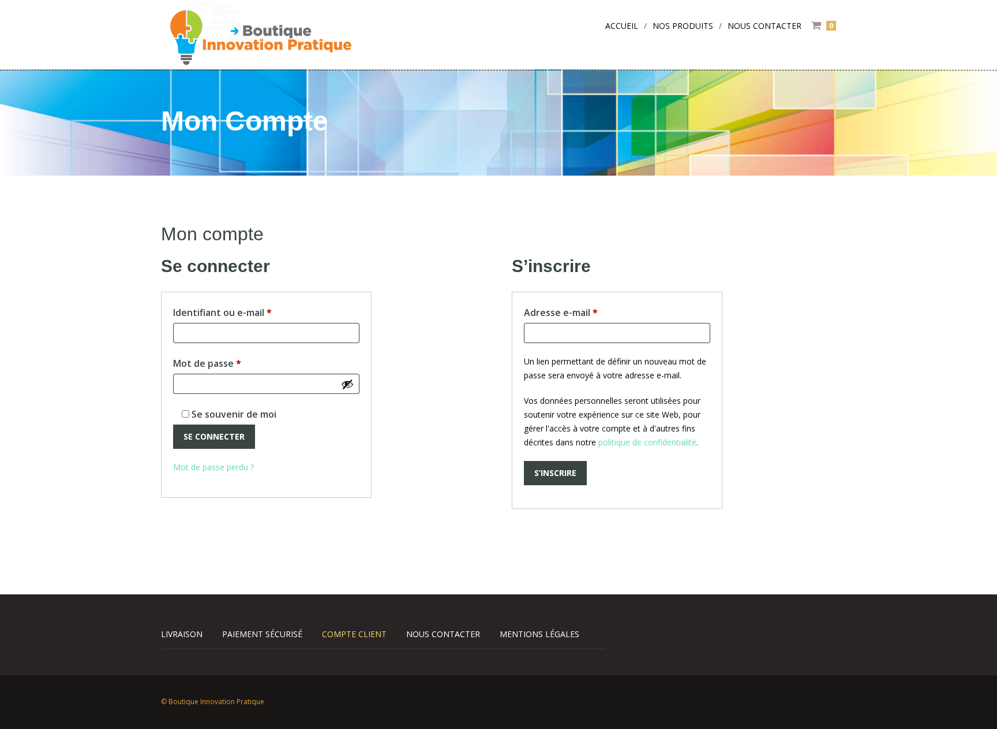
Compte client (354, 633)
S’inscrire (555, 472)
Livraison (182, 633)
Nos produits (683, 25)
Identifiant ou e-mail (248, 312)
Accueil (621, 25)
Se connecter (214, 436)
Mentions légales (539, 633)
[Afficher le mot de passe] (347, 384)
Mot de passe (232, 363)
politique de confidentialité (647, 442)
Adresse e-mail (586, 312)
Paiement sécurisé (262, 633)
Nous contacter (764, 25)
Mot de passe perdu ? (213, 467)
